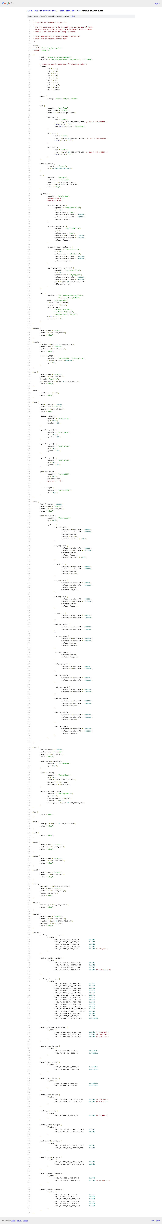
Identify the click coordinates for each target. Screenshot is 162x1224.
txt (152, 1221)
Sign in (157, 3)
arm (68, 10)
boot (74, 10)
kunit (29, 10)
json (158, 1221)
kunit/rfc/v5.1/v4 (48, 10)
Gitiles (13, 1221)
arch (62, 10)
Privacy (19, 1221)
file (72, 16)
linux (36, 10)
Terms (25, 1221)
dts (79, 10)
